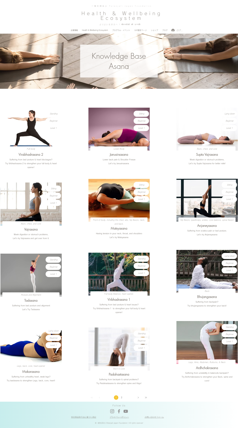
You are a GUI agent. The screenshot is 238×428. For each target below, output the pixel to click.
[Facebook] (119, 411)
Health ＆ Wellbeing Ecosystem (121, 15)
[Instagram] (112, 411)
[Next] (138, 397)
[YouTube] (125, 411)
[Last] (146, 397)
